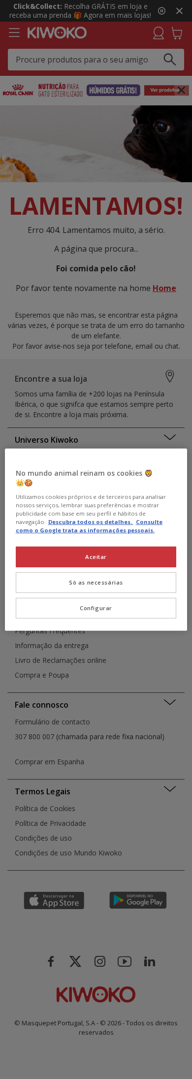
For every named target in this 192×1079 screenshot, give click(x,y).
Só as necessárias (96, 582)
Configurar (96, 608)
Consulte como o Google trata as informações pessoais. (89, 526)
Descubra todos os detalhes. (90, 521)
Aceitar (96, 556)
